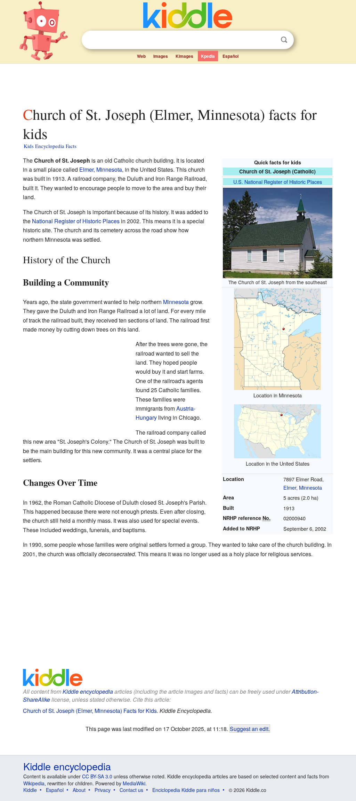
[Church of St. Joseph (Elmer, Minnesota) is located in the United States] (277, 430)
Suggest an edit (249, 728)
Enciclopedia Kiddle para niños (186, 789)
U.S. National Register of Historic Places (277, 181)
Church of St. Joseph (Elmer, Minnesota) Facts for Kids (90, 711)
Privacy (103, 789)
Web (141, 56)
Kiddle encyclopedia (88, 691)
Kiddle (30, 789)
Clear (270, 40)
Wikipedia (33, 783)
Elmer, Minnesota (302, 487)
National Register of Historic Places (76, 221)
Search (284, 40)
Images (160, 56)
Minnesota (176, 302)
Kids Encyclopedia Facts (50, 145)
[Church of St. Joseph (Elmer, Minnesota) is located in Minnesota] (277, 338)
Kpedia (208, 56)
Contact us (131, 789)
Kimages (184, 56)
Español (230, 56)
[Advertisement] (177, 83)
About (79, 789)
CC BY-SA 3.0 (97, 776)
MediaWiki (134, 783)
